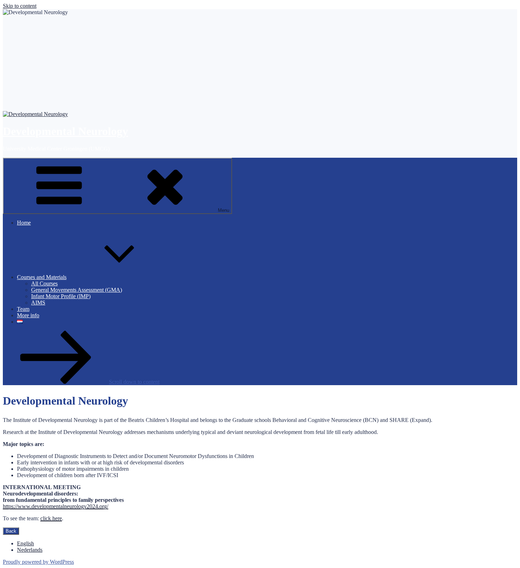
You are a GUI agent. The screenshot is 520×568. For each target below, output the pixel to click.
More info (28, 315)
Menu (223, 210)
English (25, 543)
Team (23, 309)
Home (24, 223)
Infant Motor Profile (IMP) (61, 296)
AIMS (38, 303)
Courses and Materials (42, 277)
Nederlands (29, 550)
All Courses (44, 283)
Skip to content (19, 6)
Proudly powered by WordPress (38, 562)
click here (51, 518)
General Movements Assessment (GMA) (76, 290)
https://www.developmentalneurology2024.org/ (55, 506)
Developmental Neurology (65, 131)
